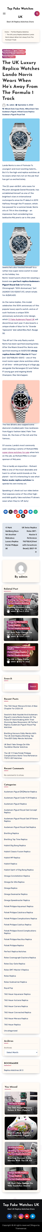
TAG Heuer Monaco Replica (16, 1018)
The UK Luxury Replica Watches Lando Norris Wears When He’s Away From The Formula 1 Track (20, 81)
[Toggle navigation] (4, 13)
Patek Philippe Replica (17, 652)
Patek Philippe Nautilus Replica (18, 939)
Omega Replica (14, 625)
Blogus (34, 1225)
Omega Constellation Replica (17, 876)
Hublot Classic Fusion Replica (17, 852)
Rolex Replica (9, 57)
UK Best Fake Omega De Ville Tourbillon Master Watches (17, 745)
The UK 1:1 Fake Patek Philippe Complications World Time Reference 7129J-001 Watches (20, 755)
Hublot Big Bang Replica (15, 845)
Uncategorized (11, 1031)
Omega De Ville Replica (17, 622)
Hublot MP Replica (12, 858)
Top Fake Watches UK (21, 1205)
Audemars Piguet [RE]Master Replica (20, 792)
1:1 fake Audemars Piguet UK (21, 319)
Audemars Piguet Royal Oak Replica (20, 827)
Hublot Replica (10, 864)
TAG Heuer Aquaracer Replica (17, 994)
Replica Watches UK (13, 1070)
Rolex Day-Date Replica (14, 964)
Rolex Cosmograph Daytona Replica (20, 958)
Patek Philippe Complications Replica (20, 648)
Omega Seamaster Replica (16, 894)
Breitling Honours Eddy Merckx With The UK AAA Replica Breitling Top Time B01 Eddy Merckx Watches (20, 736)
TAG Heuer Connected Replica (17, 1012)
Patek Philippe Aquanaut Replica (18, 906)
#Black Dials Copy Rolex (14, 109)
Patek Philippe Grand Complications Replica (20, 932)
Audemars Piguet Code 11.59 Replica (20, 798)
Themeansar (20, 1228)
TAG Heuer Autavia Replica (16, 1000)
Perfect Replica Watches (14, 54)
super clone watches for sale (15, 452)
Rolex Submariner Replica (15, 982)
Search (8, 679)
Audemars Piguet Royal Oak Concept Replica (20, 811)
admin (11, 105)
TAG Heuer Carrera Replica (16, 1006)
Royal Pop (8, 988)
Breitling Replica (15, 597)
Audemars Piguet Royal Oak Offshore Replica (21, 820)
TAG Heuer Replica (12, 1025)
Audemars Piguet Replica (14, 50)
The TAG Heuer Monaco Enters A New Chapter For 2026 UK (21, 707)
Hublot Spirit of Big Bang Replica (19, 870)
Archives (8, 1048)
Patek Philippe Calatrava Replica (18, 912)
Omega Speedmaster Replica (17, 900)
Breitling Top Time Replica (19, 600)
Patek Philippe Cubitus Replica (17, 925)
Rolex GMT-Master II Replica (16, 970)
